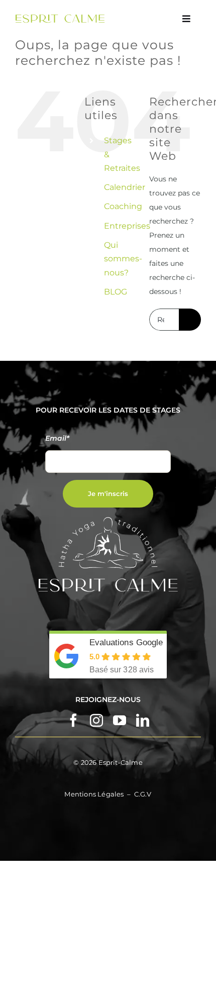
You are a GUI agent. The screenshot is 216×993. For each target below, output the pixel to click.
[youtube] (119, 720)
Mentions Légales (94, 794)
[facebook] (73, 720)
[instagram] (96, 720)
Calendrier (124, 187)
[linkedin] (142, 720)
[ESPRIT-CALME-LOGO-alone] (60, 17)
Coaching (123, 206)
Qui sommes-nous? (123, 258)
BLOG (115, 291)
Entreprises (127, 226)
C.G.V (143, 794)
